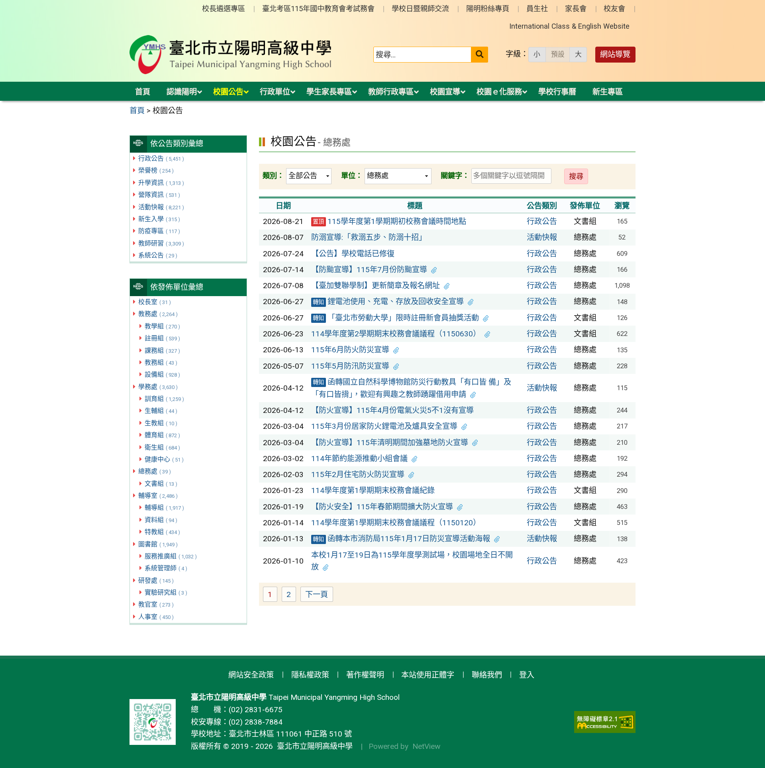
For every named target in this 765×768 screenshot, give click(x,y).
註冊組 (162, 338)
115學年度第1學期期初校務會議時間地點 (389, 221)
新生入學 (159, 219)
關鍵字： (455, 175)
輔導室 (158, 495)
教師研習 (161, 243)
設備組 (162, 374)
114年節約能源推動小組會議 (359, 458)
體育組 (162, 435)
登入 (526, 675)
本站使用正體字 (427, 675)
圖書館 (158, 544)
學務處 (158, 387)
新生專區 (607, 91)
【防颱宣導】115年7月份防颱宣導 (369, 269)
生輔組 (161, 410)
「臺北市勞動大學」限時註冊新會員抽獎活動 (396, 317)
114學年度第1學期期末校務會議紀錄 (373, 490)
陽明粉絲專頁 (487, 8)
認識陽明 (182, 91)
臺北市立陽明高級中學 (313, 746)
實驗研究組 (166, 592)
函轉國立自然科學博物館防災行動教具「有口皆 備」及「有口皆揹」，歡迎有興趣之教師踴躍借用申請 (411, 388)
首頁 (142, 91)
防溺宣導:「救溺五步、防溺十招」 (368, 237)
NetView (426, 746)
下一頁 (316, 594)
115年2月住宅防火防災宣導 (357, 474)
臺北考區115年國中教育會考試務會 (318, 8)
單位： (352, 175)
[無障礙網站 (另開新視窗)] (605, 722)
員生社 (537, 8)
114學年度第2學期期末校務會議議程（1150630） (396, 333)
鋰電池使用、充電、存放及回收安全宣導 (388, 301)
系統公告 (157, 255)
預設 (558, 54)
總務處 (154, 471)
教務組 (161, 362)
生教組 (161, 423)
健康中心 (164, 459)
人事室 (156, 617)
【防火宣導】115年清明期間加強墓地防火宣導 (389, 442)
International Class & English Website (569, 26)
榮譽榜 (156, 170)
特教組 (162, 532)
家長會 (575, 8)
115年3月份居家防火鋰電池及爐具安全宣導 (384, 426)
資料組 (161, 520)
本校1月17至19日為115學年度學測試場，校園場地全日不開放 (412, 561)
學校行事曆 (557, 91)
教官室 (156, 604)
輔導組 (164, 507)
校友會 (614, 8)
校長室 (154, 302)
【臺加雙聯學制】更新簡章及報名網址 (375, 285)
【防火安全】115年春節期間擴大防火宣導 (382, 506)
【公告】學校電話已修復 (352, 253)
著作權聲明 (365, 675)
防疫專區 (159, 231)
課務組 (162, 350)
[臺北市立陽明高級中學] (230, 54)
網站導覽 (615, 54)
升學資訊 (161, 183)
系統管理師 (166, 568)
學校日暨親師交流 (420, 8)
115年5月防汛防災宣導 (350, 366)
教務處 (158, 314)
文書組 (161, 483)
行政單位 (275, 91)
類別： (273, 175)
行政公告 (161, 158)
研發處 (156, 580)
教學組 (162, 326)
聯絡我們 (487, 675)
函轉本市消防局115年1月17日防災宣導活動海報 (401, 538)
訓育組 (164, 399)
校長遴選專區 (223, 8)
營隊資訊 (159, 194)
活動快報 (161, 207)
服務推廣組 (171, 556)
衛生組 (162, 447)
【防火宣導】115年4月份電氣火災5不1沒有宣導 (392, 410)
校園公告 (228, 91)
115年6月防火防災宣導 (350, 349)
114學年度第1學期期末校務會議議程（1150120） (396, 522)
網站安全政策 (251, 675)
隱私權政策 (310, 675)
